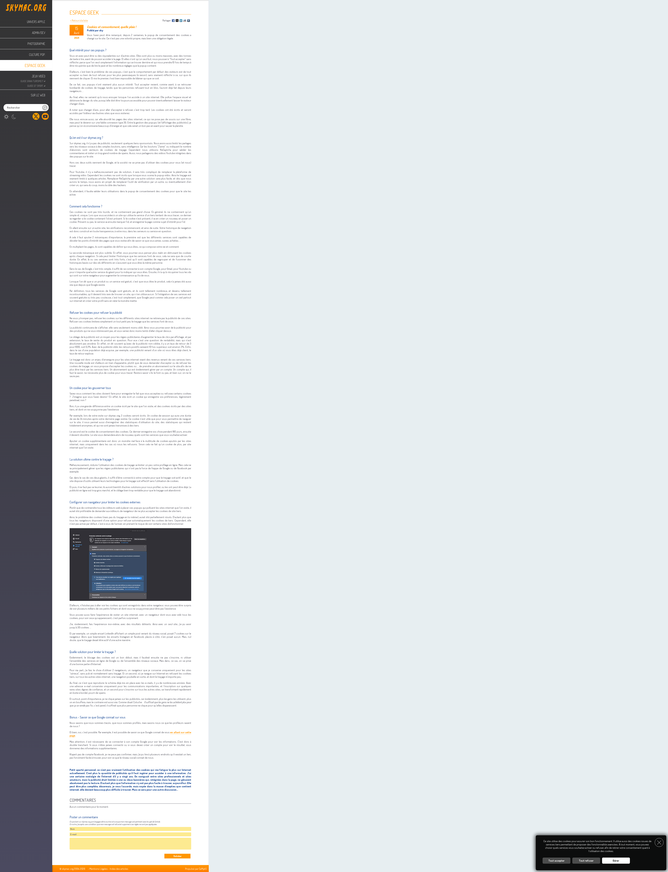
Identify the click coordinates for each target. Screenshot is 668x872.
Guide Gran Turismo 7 (33, 81)
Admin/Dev (38, 33)
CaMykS (203, 868)
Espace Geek (35, 65)
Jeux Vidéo (38, 76)
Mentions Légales (98, 868)
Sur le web (38, 95)
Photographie (36, 44)
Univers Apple (36, 22)
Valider (177, 856)
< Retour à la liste (79, 20)
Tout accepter (556, 860)
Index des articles (119, 868)
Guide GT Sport (36, 85)
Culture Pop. (37, 55)
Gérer (616, 860)
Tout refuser (586, 860)
